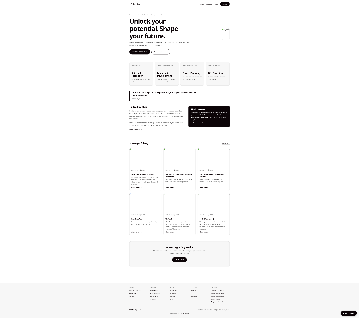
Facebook (194, 296)
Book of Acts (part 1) (207, 219)
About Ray (132, 293)
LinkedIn (193, 290)
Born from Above (137, 219)
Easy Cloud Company (217, 293)
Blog (216, 4)
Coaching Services (160, 52)
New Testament (154, 293)
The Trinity (169, 219)
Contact (224, 4)
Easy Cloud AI (215, 299)
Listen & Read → (136, 187)
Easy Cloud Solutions (217, 296)
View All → (226, 144)
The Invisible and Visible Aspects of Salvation (212, 175)
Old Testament (154, 296)
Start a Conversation (139, 52)
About (202, 4)
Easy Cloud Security (217, 302)
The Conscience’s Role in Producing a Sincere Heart (178, 175)
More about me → (135, 129)
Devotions (153, 299)
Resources (173, 290)
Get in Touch (179, 260)
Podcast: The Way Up (217, 290)
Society (172, 296)
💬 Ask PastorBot (349, 313)
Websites (173, 293)
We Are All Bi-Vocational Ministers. (143, 174)
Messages (209, 4)
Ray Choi (138, 310)
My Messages (154, 290)
